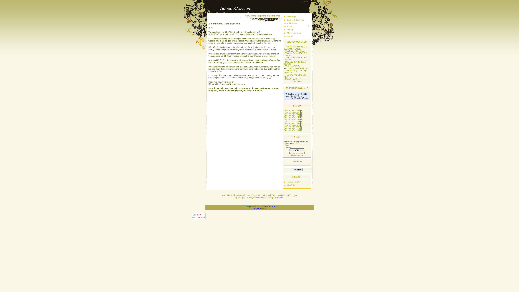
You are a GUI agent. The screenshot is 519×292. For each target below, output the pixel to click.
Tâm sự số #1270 (292, 115)
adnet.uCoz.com (258, 206)
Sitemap (269, 197)
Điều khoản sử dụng (241, 195)
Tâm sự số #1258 (292, 117)
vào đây (272, 56)
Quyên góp (240, 197)
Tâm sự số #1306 (292, 111)
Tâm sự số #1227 (292, 124)
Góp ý (285, 195)
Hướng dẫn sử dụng (256, 197)
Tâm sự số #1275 (292, 113)
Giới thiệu (226, 195)
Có (288, 145)
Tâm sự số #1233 (292, 121)
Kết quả (292, 153)
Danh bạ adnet (198, 217)
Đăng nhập (275, 16)
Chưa (289, 147)
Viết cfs (197, 215)
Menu (247, 16)
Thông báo (276, 195)
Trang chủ (255, 16)
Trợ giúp (293, 195)
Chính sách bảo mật (261, 195)
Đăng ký (265, 16)
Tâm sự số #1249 (292, 119)
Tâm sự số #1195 (292, 128)
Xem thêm (297, 81)
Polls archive (300, 153)
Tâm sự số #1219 (292, 126)
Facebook (279, 197)
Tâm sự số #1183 (292, 130)
